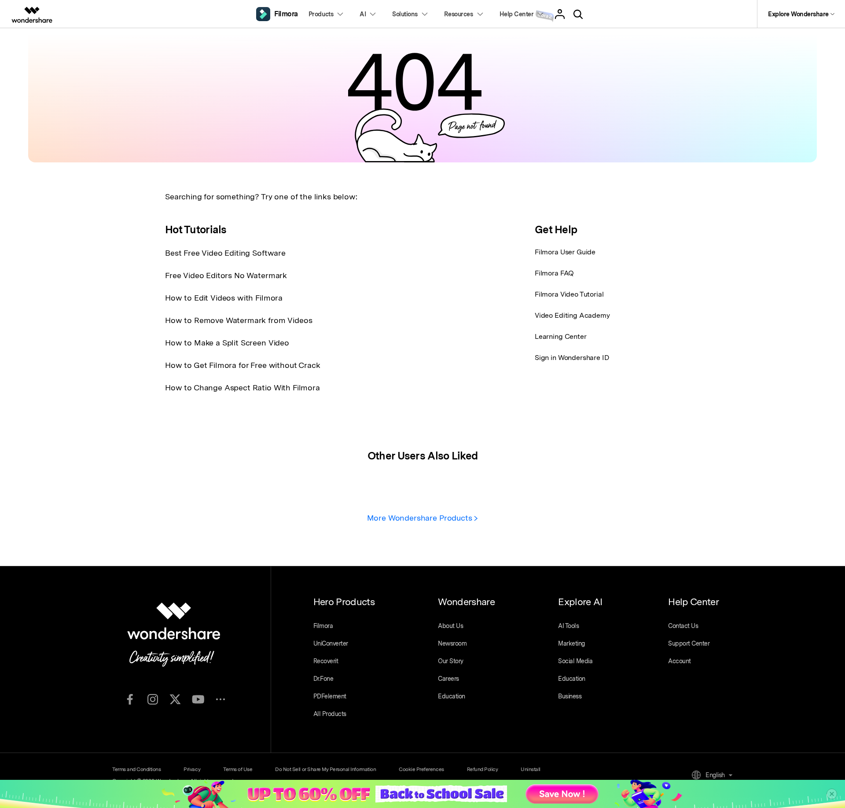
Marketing (571, 643)
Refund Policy (482, 769)
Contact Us (683, 625)
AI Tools (568, 625)
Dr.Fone (323, 678)
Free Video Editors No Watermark (226, 275)
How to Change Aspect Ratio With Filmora (242, 387)
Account (679, 661)
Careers (448, 678)
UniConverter (330, 643)
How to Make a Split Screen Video (227, 342)
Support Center (688, 643)
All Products (329, 713)
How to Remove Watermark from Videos (238, 320)
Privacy (192, 769)
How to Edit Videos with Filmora (224, 297)
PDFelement (329, 696)
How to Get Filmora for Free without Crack (242, 365)
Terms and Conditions (136, 769)
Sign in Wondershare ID (572, 357)
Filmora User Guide (565, 252)
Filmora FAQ (554, 273)
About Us (450, 625)
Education (451, 696)
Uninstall (530, 769)
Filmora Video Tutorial (569, 294)
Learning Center (561, 336)
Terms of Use (237, 769)
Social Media (575, 661)
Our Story (450, 661)
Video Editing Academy (572, 315)
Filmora (323, 625)
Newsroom (452, 643)
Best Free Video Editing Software (225, 252)
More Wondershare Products (420, 517)
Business (569, 696)
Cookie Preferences (421, 769)
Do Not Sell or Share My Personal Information (325, 769)
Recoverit (325, 661)
